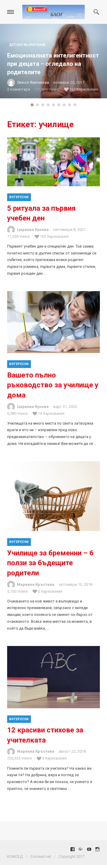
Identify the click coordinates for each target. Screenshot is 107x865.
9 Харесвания (54, 758)
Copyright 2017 (71, 856)
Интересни (19, 197)
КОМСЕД (15, 856)
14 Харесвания (51, 413)
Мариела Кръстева (35, 584)
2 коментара (18, 89)
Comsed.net (40, 856)
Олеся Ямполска (33, 82)
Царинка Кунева (33, 229)
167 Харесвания (83, 89)
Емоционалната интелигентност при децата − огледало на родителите (53, 64)
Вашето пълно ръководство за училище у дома (52, 385)
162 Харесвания (54, 236)
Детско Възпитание (27, 44)
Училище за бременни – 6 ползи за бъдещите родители (50, 563)
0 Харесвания (50, 591)
